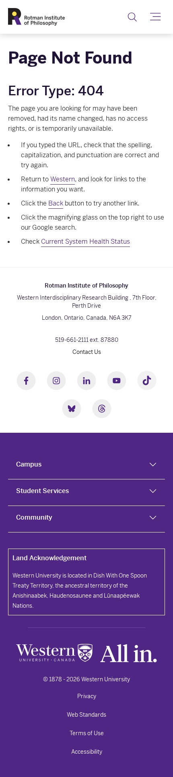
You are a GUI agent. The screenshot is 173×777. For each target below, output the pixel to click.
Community (34, 517)
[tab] (86, 466)
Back (55, 203)
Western (62, 179)
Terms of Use (87, 733)
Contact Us (86, 352)
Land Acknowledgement (49, 558)
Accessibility (86, 751)
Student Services (42, 491)
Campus (28, 464)
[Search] (132, 17)
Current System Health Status (85, 241)
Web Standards (86, 714)
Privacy (86, 696)
